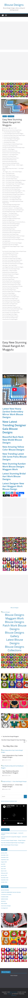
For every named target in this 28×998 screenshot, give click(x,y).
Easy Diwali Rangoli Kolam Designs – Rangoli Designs (12, 211)
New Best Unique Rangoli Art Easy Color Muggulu (13, 741)
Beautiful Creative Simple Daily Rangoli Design (11, 152)
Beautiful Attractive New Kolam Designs (9, 151)
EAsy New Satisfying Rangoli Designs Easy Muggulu (12, 842)
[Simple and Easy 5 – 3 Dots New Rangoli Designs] (14, 781)
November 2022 (4, 880)
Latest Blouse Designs (14, 641)
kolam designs (5, 265)
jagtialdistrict (6, 128)
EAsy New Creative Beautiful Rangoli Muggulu (11, 223)
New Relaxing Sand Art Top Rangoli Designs (10, 296)
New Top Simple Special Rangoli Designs (10, 317)
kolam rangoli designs (13, 265)
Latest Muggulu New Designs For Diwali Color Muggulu (12, 267)
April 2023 (3, 868)
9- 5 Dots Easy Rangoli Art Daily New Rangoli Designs (12, 144)
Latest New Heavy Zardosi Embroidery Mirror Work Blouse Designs (12, 413)
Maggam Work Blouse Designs (14, 620)
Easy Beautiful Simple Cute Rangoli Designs (10, 206)
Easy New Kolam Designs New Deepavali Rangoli (11, 230)
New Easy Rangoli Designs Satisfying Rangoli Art (11, 281)
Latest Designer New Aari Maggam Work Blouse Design (13, 486)
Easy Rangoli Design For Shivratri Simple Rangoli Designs (13, 239)
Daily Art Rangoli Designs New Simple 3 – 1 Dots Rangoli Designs (13, 169)
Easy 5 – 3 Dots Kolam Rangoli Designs (9, 178)
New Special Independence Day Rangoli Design (11, 307)
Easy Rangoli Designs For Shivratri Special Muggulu (12, 242)
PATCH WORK (4, 903)
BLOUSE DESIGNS (5, 890)
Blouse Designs (14, 5)
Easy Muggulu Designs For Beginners (9, 216)
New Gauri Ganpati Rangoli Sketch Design (10, 288)
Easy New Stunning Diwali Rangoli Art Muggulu (11, 237)
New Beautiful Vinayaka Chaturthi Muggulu (10, 274)
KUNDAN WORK (4, 896)
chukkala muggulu (19, 165)
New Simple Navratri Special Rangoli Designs (10, 300)
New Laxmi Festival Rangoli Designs (9, 289)
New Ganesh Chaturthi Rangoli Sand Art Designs (11, 284)
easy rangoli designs (6, 241)
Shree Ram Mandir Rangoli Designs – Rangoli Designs (13, 840)
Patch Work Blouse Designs (14, 627)
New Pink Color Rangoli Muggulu (8, 293)
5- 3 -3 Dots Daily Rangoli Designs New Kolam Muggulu (12, 133)
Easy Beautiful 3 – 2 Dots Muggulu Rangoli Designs (12, 199)
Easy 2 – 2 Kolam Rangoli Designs (8, 175)
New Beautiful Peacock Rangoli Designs (9, 272)
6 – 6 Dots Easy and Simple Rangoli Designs (10, 137)
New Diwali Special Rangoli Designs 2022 (10, 277)
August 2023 (4, 862)
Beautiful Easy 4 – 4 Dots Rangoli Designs (10, 154)
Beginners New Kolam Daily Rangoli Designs (10, 163)
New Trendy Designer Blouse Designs (9, 845)
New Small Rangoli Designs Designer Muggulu (11, 302)
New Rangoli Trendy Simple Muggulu (9, 295)
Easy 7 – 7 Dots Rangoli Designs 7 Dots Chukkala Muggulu (13, 183)
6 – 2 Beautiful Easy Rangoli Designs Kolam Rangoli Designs (13, 135)
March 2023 (3, 871)
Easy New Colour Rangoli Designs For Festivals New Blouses (13, 222)
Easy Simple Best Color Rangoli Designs (9, 256)
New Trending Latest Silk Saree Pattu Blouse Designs (14, 456)
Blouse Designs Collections (14, 648)
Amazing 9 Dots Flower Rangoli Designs (9, 145)
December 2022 (4, 877)
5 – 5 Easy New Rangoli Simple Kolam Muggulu (11, 131)
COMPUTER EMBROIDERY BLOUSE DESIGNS (11, 892)
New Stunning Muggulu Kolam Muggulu (9, 314)
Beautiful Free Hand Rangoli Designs (9, 156)
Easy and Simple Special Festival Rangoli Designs (11, 196)
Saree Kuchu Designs (6, 905)
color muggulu (5, 166)
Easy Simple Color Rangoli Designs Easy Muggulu (11, 258)
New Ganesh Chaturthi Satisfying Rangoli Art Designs (12, 286)
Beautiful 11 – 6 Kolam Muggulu (8, 149)
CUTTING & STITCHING (6, 894)
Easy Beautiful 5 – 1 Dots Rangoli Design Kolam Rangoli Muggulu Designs (12, 202)
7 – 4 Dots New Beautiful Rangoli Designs (10, 140)
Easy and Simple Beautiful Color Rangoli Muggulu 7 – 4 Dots (13, 190)
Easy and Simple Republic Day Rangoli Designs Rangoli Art (13, 194)
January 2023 (4, 875)
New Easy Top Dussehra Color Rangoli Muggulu (11, 282)
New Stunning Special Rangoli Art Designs (10, 315)
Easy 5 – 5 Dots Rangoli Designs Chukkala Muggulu (12, 182)
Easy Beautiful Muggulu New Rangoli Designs (11, 204)
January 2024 (4, 853)
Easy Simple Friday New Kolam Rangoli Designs (11, 261)
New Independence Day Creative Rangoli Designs (12, 756)
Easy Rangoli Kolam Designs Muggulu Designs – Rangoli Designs (12, 247)
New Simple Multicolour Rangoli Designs (10, 298)
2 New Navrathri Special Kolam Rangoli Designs (12, 130)
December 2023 (4, 855)
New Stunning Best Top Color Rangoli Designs (11, 312)
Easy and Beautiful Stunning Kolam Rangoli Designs (12, 187)
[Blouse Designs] (2, 15)
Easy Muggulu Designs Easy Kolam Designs (10, 215)
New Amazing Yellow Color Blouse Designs (13, 448)
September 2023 (5, 859)
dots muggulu (5, 171)
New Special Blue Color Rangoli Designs (9, 303)
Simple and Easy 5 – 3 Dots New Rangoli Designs (12, 785)
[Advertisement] (14, 36)
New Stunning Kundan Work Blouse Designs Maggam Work (14, 466)
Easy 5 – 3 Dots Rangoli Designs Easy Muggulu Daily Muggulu (14, 180)
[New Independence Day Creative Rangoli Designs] (14, 750)
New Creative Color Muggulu (7, 275)
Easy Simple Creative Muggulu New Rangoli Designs (12, 260)
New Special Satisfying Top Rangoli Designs (10, 310)
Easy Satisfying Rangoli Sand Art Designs (10, 253)
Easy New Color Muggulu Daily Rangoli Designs (11, 218)
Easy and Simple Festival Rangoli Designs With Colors (12, 192)
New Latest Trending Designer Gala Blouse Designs (14, 427)
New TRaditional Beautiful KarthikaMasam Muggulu (10, 772)
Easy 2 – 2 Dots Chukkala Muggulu (15, 171)
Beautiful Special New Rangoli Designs (9, 161)
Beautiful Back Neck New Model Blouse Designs (12, 439)
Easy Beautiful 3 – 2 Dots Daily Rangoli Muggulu (11, 197)
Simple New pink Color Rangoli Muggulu (9, 319)
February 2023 (4, 873)
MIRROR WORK (4, 899)
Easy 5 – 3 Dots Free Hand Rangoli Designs (10, 176)
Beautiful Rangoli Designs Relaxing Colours (10, 158)
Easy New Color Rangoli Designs (8, 220)
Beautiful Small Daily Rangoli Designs (9, 159)
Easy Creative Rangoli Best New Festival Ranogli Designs (13, 209)
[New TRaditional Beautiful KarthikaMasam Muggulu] (14, 766)
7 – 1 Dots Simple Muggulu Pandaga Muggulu (11, 138)
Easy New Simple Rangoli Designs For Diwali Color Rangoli (13, 235)
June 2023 (3, 866)
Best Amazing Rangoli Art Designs (8, 165)
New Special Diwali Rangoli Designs (9, 305)
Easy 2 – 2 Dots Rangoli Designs (8, 173)
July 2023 (3, 864)
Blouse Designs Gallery (14, 634)
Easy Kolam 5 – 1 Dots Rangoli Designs (9, 213)
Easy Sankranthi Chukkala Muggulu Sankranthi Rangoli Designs (14, 251)
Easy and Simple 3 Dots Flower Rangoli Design (11, 189)
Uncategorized (11, 116)
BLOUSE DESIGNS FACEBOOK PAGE (9, 801)
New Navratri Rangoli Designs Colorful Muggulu (11, 291)
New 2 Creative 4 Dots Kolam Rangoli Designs (11, 268)
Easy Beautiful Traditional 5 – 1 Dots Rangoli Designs (12, 208)
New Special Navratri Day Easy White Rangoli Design (12, 308)
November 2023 (4, 857)
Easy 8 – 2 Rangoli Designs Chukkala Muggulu (11, 185)
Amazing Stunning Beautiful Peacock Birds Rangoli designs (13, 147)
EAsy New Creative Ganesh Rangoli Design (10, 225)
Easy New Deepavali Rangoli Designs (9, 227)
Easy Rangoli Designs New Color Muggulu (10, 244)
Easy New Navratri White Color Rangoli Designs (11, 232)
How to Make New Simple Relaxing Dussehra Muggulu (12, 263)
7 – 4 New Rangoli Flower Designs (8, 142)
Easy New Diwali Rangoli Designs (8, 229)
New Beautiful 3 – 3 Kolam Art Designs (9, 270)
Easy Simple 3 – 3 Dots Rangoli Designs (9, 254)
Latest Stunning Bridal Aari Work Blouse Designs (14, 476)
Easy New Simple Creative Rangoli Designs (10, 234)
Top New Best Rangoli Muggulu (11, 736)
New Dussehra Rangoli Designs (8, 279)
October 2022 (4, 882)
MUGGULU (4, 116)
